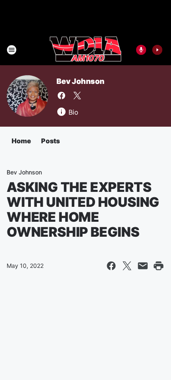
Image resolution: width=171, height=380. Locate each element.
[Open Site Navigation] (12, 50)
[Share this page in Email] (143, 266)
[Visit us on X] (77, 96)
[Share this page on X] (127, 266)
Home (21, 141)
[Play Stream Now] (157, 50)
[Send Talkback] (141, 50)
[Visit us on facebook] (61, 96)
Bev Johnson (80, 81)
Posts (50, 141)
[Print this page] (158, 266)
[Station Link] (85, 50)
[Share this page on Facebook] (111, 266)
